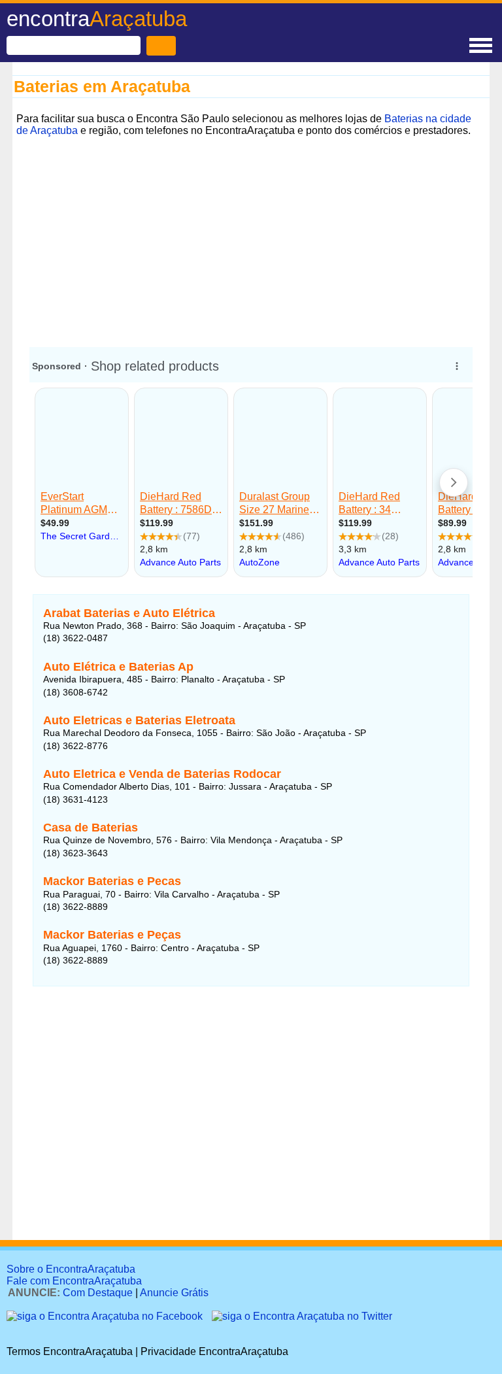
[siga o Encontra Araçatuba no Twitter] (302, 1316)
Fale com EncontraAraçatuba (74, 1280)
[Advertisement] (251, 232)
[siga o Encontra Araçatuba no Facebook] (106, 1316)
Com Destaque (98, 1292)
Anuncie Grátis (174, 1292)
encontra (97, 19)
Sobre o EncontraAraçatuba (71, 1269)
